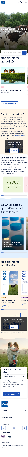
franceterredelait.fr (10, 394)
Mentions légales (5, 442)
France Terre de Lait (20, 135)
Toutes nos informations (9, 103)
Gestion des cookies (6, 449)
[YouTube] (24, 428)
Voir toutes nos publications (11, 315)
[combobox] (14, 52)
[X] (14, 428)
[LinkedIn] (3, 428)
